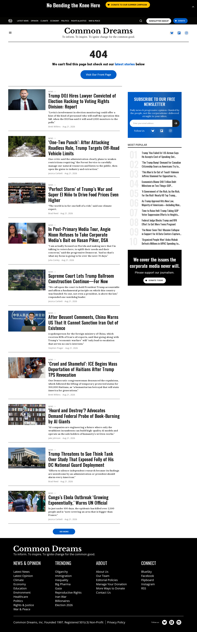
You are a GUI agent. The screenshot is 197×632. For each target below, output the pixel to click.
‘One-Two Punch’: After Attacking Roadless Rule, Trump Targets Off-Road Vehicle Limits (83, 148)
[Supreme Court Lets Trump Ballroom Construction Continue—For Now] (26, 279)
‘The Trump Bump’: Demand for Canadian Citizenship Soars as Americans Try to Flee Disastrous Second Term (161, 165)
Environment (22, 592)
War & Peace (21, 609)
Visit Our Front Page (98, 74)
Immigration (63, 576)
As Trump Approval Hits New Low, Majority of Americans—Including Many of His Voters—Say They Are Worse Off (161, 203)
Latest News (21, 572)
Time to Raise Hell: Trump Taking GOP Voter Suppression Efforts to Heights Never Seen (160, 213)
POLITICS (65, 21)
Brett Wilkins (54, 126)
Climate (18, 580)
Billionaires (62, 601)
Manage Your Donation (111, 584)
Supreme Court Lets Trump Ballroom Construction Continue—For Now (81, 278)
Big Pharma (63, 584)
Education (20, 588)
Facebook (147, 576)
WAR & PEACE (94, 21)
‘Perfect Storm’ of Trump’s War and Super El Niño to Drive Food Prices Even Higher (83, 194)
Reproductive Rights (68, 592)
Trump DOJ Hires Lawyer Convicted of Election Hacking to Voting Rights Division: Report (82, 101)
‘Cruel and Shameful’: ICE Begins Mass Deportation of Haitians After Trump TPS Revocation (82, 369)
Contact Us (103, 592)
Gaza (58, 588)
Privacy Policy (116, 622)
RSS (143, 588)
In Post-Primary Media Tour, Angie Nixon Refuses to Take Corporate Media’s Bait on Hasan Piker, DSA (79, 234)
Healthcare (20, 597)
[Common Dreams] (10, 20)
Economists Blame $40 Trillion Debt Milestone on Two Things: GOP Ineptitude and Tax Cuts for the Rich (159, 184)
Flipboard (147, 580)
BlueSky (146, 572)
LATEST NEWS (23, 21)
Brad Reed (53, 213)
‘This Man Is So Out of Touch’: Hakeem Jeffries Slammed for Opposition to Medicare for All (160, 174)
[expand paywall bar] (193, 7)
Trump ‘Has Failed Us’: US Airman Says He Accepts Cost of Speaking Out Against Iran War (160, 155)
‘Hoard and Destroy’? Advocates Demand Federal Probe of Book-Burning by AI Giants (84, 416)
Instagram (148, 584)
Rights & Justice (23, 605)
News (50, 92)
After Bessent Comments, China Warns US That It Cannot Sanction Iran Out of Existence (83, 322)
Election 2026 (64, 605)
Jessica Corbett (55, 173)
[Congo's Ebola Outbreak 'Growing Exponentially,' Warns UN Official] (26, 501)
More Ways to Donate (110, 588)
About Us (102, 572)
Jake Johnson (54, 438)
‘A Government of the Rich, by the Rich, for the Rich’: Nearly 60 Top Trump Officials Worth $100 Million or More (161, 193)
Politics (18, 601)
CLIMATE (44, 21)
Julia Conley (54, 260)
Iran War (60, 597)
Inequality (61, 580)
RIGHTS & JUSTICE (78, 21)
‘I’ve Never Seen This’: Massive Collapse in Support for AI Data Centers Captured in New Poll (161, 232)
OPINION (34, 21)
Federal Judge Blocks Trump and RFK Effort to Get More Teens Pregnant (159, 222)
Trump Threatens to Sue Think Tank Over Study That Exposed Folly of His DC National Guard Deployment (81, 459)
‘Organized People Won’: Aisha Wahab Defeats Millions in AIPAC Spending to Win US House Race (160, 242)
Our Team (102, 576)
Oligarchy (61, 572)
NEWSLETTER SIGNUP (159, 21)
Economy (19, 584)
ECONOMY (54, 21)
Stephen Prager (55, 348)
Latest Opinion (23, 576)
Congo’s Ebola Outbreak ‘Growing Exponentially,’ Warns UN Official (78, 500)
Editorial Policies (107, 580)
